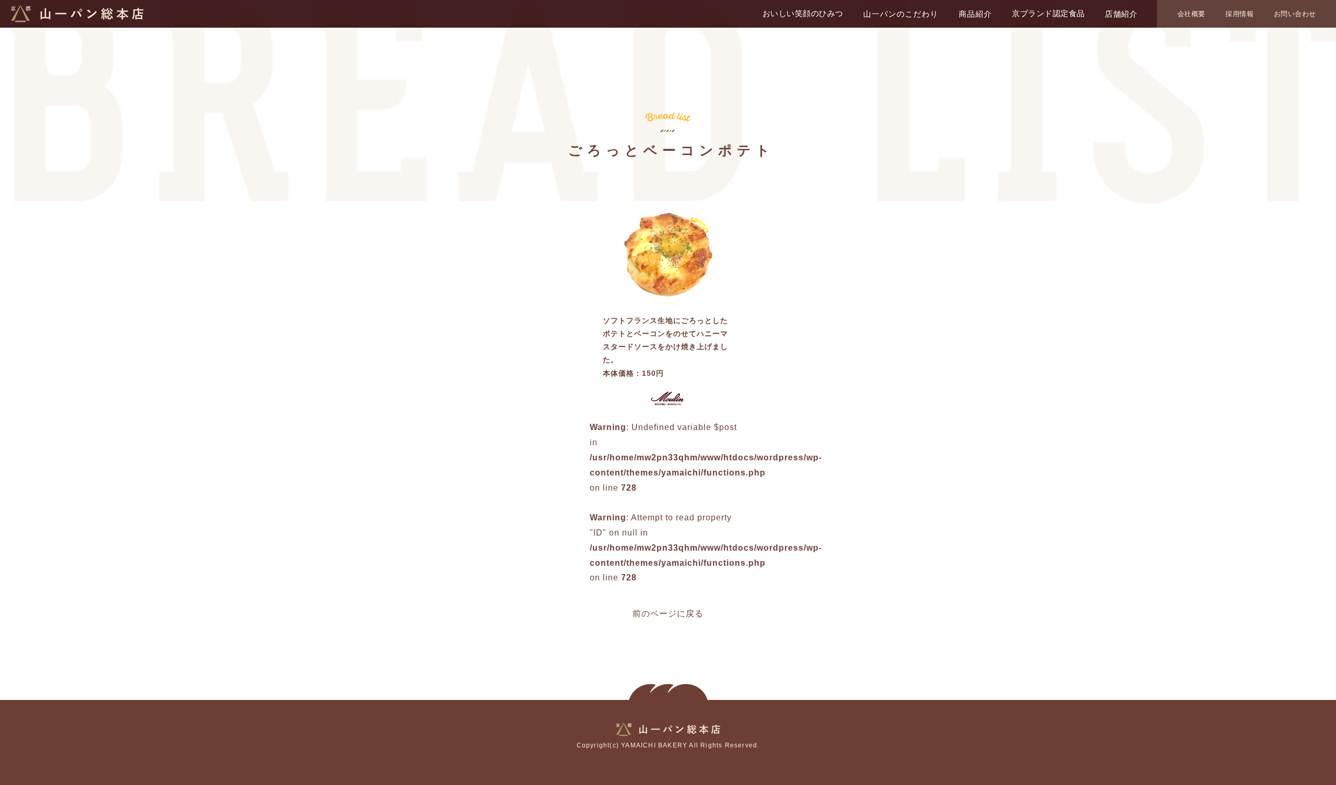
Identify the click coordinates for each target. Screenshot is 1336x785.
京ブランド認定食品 (1048, 13)
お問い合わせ (1295, 14)
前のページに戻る (668, 613)
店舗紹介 (1121, 13)
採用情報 (1239, 14)
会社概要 (1191, 14)
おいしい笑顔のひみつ (802, 13)
